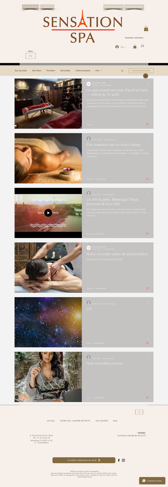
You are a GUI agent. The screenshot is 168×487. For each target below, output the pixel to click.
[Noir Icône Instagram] (123, 460)
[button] (146, 28)
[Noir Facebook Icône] (119, 460)
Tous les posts (20, 70)
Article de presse (82, 70)
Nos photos (65, 70)
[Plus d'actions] (148, 83)
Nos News (36, 70)
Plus (97, 70)
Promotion (50, 70)
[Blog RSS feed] (145, 76)
